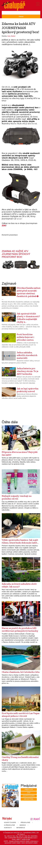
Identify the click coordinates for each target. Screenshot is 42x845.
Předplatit (28, 789)
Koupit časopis (29, 796)
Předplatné (25, 822)
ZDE (4, 226)
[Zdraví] (35, 819)
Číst (28, 793)
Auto (8, 36)
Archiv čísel (29, 799)
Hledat (21, 16)
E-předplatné (9, 825)
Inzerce (23, 825)
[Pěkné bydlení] (7, 819)
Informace (20, 827)
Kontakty (8, 827)
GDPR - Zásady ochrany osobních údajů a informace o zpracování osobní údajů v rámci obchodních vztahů (21, 842)
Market (13, 36)
